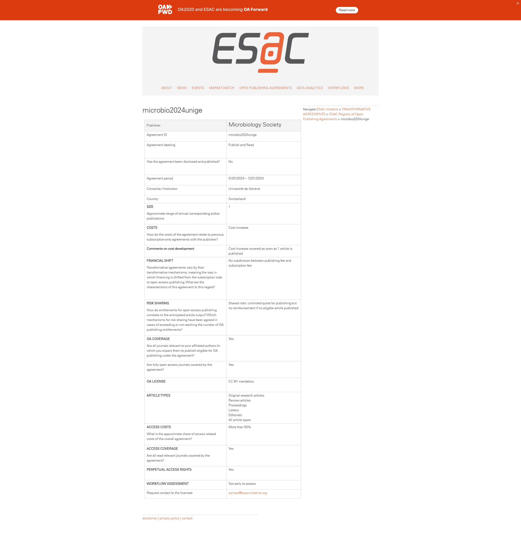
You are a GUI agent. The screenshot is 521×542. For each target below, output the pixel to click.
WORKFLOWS (338, 88)
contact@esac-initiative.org (248, 493)
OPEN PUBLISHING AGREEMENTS (265, 88)
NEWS (182, 88)
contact (187, 518)
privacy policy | (170, 518)
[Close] (517, 3)
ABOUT (166, 88)
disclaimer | (151, 518)
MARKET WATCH (221, 88)
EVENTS (198, 88)
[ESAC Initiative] (260, 74)
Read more (347, 10)
